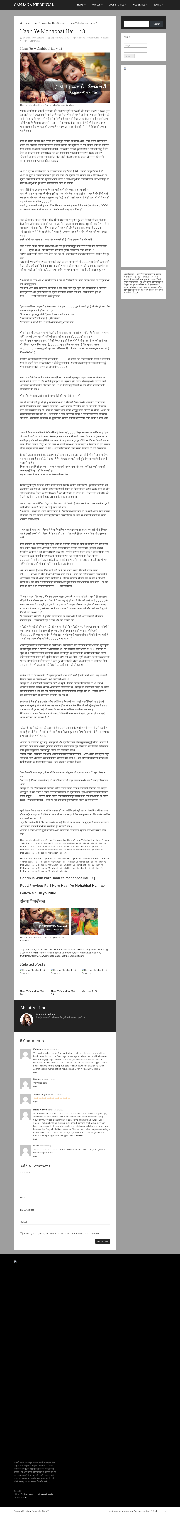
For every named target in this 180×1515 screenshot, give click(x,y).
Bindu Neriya (40, 1109)
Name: (23, 1197)
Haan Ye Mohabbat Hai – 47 (83, 885)
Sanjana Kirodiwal (34, 5)
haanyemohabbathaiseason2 (53, 956)
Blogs (157, 5)
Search (157, 24)
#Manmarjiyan (54, 953)
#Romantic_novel (70, 953)
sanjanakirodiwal (76, 956)
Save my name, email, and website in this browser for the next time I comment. (62, 1233)
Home (80, 5)
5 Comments (34, 41)
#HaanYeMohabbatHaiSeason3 (74, 949)
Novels (96, 5)
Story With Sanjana (35, 37)
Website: (24, 1222)
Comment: (25, 1172)
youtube (49, 893)
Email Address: (27, 1210)
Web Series (138, 5)
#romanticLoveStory (90, 953)
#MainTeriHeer (39, 953)
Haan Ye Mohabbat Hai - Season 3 (49, 23)
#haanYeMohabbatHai (47, 949)
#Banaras (30, 949)
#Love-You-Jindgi (99, 949)
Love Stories (116, 5)
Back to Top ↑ (159, 1511)
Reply (35, 1072)
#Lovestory (25, 953)
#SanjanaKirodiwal (29, 956)
